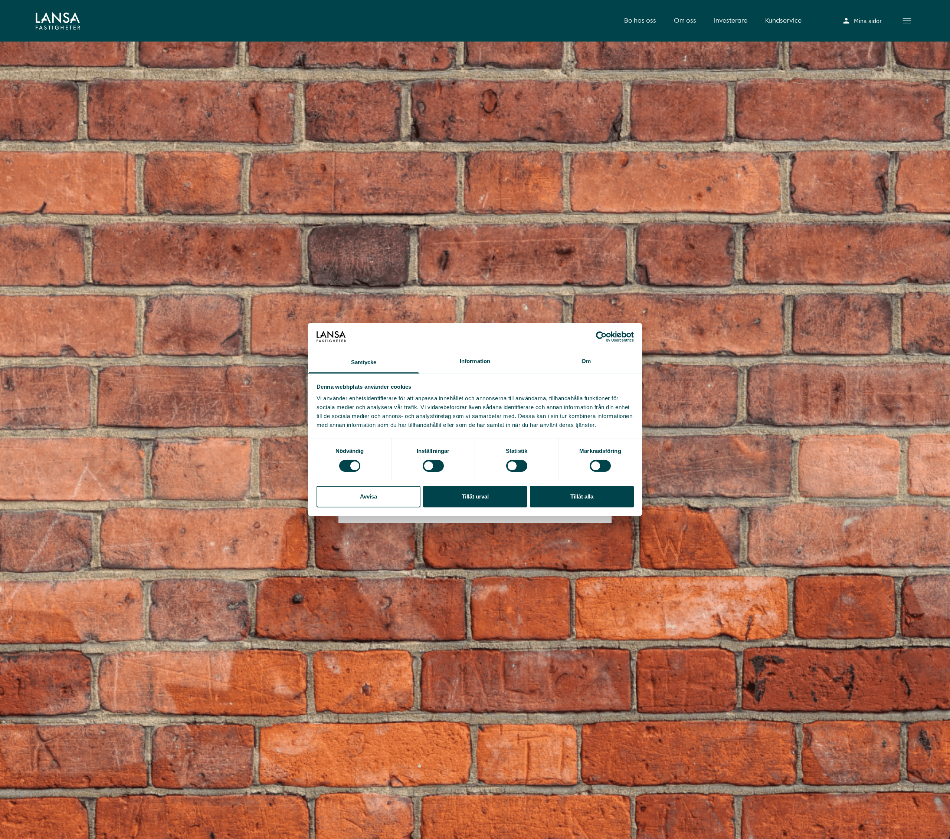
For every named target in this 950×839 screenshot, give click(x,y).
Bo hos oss (640, 20)
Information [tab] (475, 361)
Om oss (685, 20)
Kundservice (783, 20)
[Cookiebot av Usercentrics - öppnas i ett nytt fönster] (601, 336)
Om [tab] (586, 361)
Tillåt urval (475, 497)
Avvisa (368, 497)
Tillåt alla (581, 497)
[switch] (433, 466)
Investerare (730, 20)
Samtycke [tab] (364, 362)
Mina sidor (868, 20)
